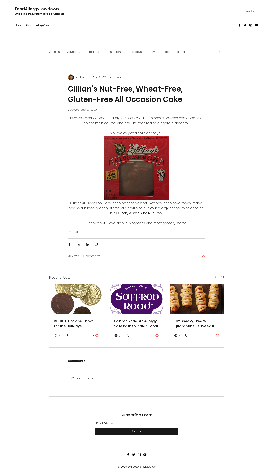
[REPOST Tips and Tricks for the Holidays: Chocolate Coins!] (76, 299)
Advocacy (73, 52)
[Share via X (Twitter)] (78, 244)
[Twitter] (245, 25)
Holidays (136, 52)
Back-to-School (174, 52)
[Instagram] (251, 25)
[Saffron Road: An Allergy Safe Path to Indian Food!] (136, 299)
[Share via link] (97, 244)
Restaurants (115, 52)
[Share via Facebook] (69, 244)
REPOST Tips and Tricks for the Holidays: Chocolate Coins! (73, 324)
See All (219, 277)
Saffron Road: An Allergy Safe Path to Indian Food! (136, 323)
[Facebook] (239, 25)
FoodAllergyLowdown (37, 9)
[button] (219, 51)
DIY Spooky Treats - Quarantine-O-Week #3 (195, 323)
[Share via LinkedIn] (88, 244)
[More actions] (203, 77)
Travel (153, 52)
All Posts (54, 52)
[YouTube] (256, 25)
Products (94, 52)
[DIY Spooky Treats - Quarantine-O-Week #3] (197, 299)
